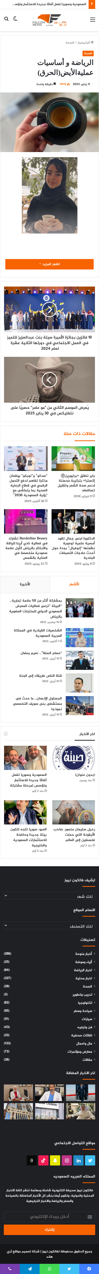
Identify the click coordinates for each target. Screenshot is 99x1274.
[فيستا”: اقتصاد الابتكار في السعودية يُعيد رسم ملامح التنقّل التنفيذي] (80, 1093)
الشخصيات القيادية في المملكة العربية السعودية (38, 633)
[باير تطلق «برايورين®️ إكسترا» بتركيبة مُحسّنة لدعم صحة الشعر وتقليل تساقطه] (73, 458)
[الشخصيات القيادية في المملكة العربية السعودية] (80, 637)
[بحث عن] (6, 22)
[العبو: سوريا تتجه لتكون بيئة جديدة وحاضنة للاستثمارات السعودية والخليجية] (25, 812)
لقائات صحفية (81, 1035)
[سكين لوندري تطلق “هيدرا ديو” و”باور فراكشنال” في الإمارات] (49, 1111)
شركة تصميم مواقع (26, 1251)
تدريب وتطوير (82, 995)
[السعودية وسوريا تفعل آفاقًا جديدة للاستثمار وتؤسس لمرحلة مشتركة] (25, 758)
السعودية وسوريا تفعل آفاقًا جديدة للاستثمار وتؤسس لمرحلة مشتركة (28, 780)
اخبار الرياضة (83, 970)
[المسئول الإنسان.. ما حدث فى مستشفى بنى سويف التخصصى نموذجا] (80, 705)
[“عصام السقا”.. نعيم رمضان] (80, 660)
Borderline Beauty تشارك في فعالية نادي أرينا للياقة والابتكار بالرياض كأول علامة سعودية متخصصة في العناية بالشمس (26, 548)
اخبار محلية (83, 978)
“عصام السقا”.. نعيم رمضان (41, 653)
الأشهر (74, 584)
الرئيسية (84, 43)
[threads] (32, 1160)
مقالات (87, 1060)
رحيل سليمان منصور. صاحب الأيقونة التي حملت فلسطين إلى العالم (74, 834)
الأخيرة (25, 584)
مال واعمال (84, 1044)
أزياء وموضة (83, 962)
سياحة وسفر (83, 1011)
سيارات (87, 1019)
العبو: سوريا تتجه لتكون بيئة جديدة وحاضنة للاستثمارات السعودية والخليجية (28, 837)
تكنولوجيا (85, 1003)
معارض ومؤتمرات (80, 1052)
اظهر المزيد (50, 264)
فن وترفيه (84, 1027)
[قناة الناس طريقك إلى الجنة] (80, 683)
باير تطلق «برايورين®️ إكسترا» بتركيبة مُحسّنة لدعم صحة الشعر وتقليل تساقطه (76, 483)
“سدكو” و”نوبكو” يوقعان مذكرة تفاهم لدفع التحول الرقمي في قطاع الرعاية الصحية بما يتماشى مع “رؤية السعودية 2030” (28, 485)
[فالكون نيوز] (49, 20)
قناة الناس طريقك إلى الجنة (40, 676)
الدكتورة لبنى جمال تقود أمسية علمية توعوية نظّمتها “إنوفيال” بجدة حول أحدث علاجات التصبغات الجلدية (73, 548)
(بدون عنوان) (85, 775)
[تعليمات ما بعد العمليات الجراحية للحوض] (49, 1093)
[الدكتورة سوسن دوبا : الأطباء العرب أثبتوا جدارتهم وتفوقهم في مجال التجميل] (18, 1093)
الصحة (69, 43)
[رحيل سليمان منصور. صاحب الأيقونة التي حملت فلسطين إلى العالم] (73, 812)
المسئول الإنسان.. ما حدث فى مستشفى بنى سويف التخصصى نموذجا (37, 704)
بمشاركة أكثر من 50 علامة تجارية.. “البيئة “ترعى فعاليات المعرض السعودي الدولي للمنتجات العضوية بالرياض (35, 609)
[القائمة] (92, 22)
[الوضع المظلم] (15, 22)
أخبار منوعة (83, 954)
